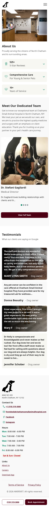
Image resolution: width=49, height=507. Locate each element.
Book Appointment (36, 502)
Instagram (10, 422)
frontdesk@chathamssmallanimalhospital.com (26, 412)
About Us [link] (6, 465)
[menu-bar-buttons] (45, 4)
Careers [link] (5, 470)
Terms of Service (16, 485)
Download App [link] (8, 475)
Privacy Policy (34, 485)
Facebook (10, 417)
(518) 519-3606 (13, 502)
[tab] (21, 205)
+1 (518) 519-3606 (13, 406)
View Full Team (24, 215)
